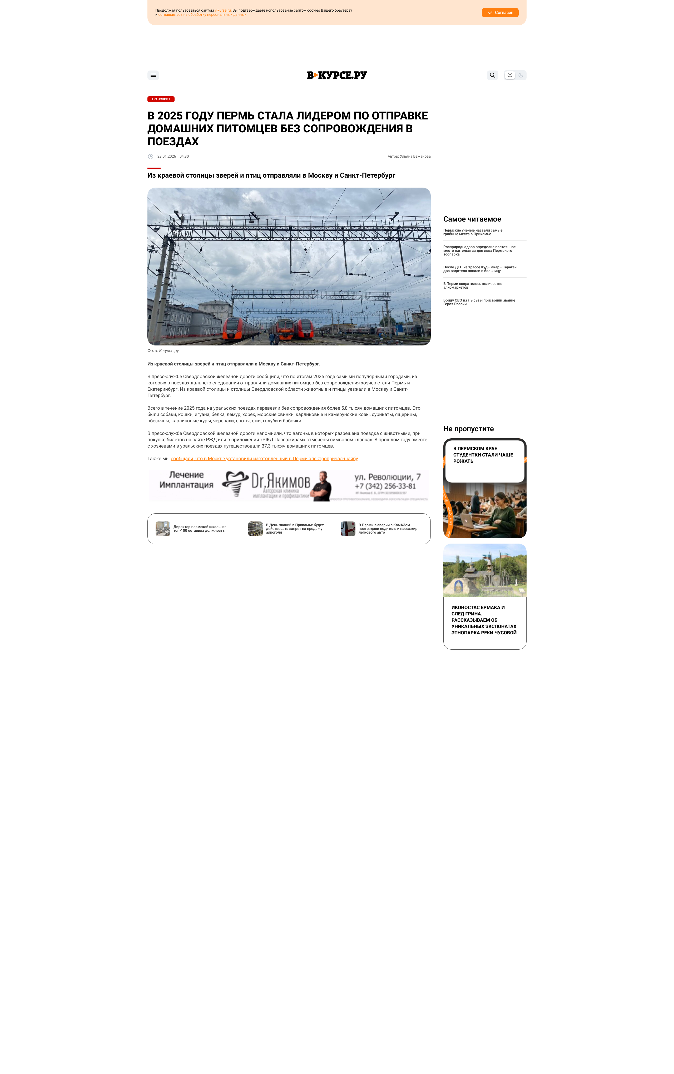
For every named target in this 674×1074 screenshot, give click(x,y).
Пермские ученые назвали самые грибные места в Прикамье (472, 232)
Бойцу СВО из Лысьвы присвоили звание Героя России (479, 302)
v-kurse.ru (223, 10)
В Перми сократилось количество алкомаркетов (472, 285)
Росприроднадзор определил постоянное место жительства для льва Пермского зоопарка (479, 250)
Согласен (504, 12)
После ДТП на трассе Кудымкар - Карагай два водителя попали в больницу (480, 269)
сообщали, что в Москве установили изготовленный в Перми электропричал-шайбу (264, 458)
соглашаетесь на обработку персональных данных (202, 15)
